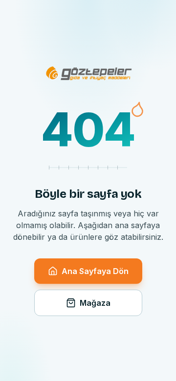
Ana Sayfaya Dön (95, 271)
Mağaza (95, 303)
